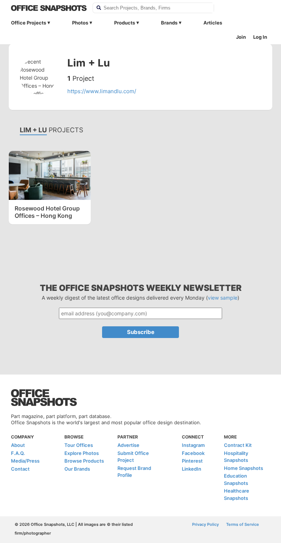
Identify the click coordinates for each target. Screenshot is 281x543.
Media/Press (25, 461)
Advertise (128, 445)
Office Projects (28, 23)
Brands (169, 23)
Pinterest (192, 461)
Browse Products (84, 461)
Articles (212, 23)
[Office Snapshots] (48, 8)
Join (241, 37)
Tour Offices (78, 445)
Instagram (193, 445)
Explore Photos (81, 453)
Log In (260, 37)
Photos (80, 23)
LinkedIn (191, 469)
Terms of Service (242, 524)
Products (124, 23)
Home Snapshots (243, 468)
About (18, 445)
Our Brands (77, 469)
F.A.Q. (18, 453)
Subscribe (140, 332)
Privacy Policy (205, 524)
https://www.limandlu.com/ (101, 91)
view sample (222, 298)
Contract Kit (238, 445)
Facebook (193, 453)
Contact (20, 469)
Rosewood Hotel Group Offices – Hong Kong (47, 212)
